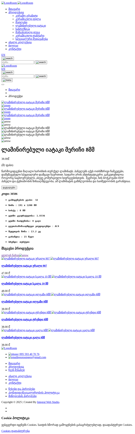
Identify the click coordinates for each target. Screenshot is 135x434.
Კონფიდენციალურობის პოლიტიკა (34, 392)
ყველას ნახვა (10, 255)
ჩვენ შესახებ (16, 370)
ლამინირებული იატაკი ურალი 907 (24, 265)
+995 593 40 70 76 (28, 354)
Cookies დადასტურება (15, 430)
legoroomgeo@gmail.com (31, 357)
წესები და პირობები (21, 388)
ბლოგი (13, 45)
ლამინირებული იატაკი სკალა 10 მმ (24, 283)
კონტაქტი (14, 48)
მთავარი (14, 9)
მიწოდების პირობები (22, 396)
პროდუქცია (16, 12)
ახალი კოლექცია (20, 42)
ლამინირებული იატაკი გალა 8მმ (23, 337)
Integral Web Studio (48, 402)
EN (3, 54)
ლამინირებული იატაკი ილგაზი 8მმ (24, 301)
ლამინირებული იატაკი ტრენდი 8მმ (24, 319)
